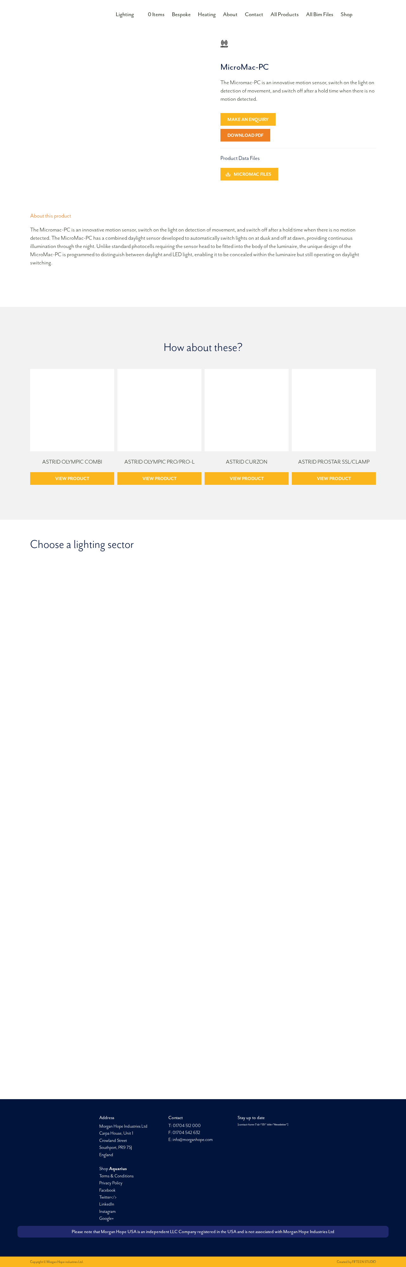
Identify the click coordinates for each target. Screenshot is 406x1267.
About (230, 14)
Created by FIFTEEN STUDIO (356, 1262)
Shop (346, 14)
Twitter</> (108, 1197)
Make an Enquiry (248, 119)
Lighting (125, 14)
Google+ (106, 1218)
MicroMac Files (252, 174)
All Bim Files (319, 14)
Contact (254, 14)
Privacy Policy (110, 1183)
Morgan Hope (61, 14)
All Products (285, 14)
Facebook (107, 1190)
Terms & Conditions (116, 1176)
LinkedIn (106, 1204)
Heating (207, 14)
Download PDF (245, 135)
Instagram (107, 1211)
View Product (72, 478)
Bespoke (181, 14)
